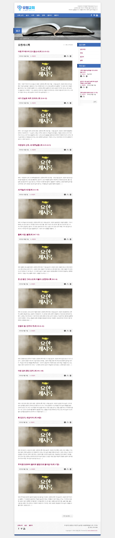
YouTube (97, 15)
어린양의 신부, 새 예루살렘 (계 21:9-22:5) (34, 145)
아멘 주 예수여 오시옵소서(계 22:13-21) (33, 51)
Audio (68, 56)
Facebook (91, 15)
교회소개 (19, 525)
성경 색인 (83, 49)
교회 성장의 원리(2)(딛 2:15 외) (89, 92)
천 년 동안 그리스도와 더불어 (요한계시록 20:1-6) (37, 279)
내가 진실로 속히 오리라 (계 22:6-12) (32, 98)
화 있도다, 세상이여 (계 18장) (29, 418)
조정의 (34, 56)
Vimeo (94, 15)
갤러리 (49, 15)
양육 (43, 15)
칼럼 (38, 15)
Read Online (70, 56)
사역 (32, 15)
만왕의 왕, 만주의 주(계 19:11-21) (31, 326)
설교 (27, 15)
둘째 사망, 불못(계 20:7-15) (28, 235)
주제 (81, 53)
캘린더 (56, 15)
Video (65, 56)
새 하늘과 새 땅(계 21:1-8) (28, 190)
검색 (95, 101)
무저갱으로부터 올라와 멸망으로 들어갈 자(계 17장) (38, 464)
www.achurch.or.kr (92, 530)
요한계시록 (26, 38)
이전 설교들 (67, 516)
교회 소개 (20, 15)
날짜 (81, 60)
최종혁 (84, 85)
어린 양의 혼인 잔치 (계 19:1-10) (30, 371)
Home (16, 38)
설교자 (82, 56)
